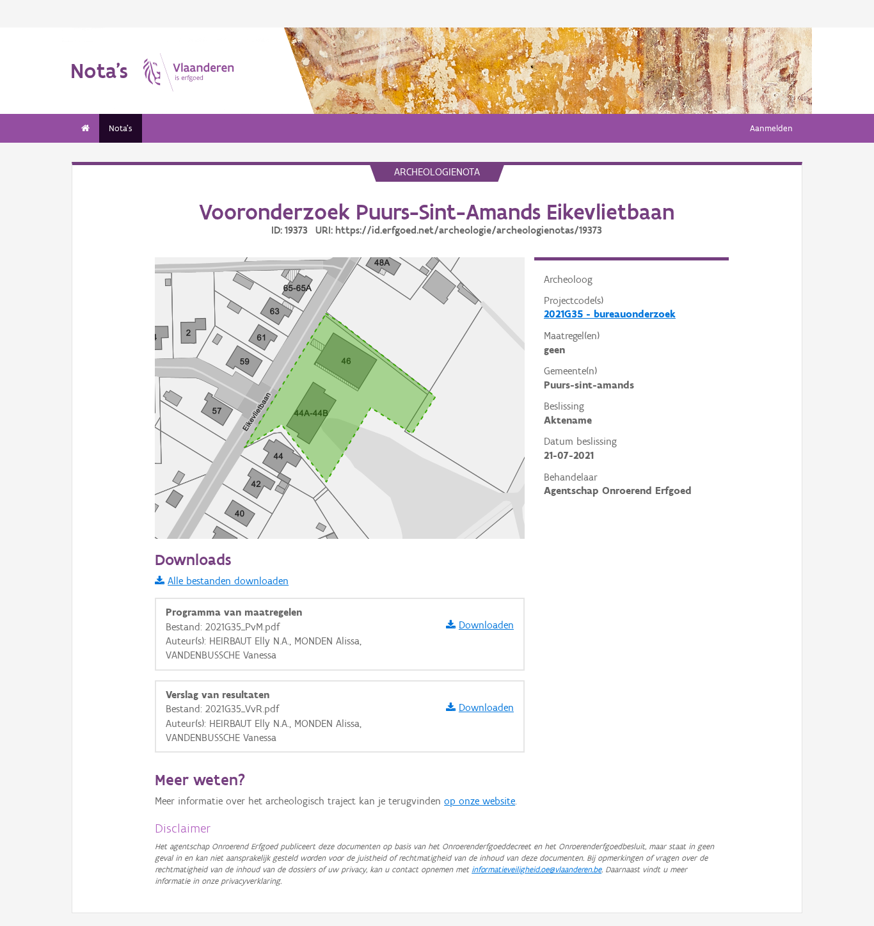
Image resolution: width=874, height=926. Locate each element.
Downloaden (486, 625)
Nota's (120, 128)
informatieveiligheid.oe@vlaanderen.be (536, 869)
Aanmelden (771, 128)
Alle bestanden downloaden (228, 581)
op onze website (479, 801)
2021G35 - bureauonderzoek (610, 314)
